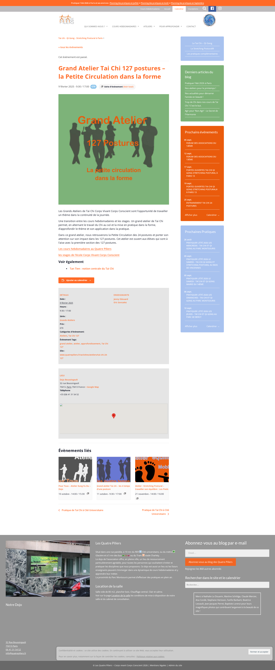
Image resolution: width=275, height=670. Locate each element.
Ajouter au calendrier (76, 280)
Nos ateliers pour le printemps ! (200, 88)
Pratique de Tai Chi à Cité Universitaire (82, 510)
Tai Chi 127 (73, 335)
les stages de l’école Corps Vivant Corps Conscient (88, 255)
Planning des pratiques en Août (155, 3)
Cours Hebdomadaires (150, 9)
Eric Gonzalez (120, 302)
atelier (77, 343)
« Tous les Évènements (70, 47)
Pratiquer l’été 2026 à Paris (198, 83)
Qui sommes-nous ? (94, 26)
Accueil (167, 9)
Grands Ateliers (67, 320)
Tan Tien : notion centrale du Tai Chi (92, 268)
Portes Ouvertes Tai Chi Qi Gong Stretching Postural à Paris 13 (202, 173)
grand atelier (66, 343)
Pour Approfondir (169, 26)
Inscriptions (193, 9)
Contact (191, 26)
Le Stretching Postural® (202, 48)
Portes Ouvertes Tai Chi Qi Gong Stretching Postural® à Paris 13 (202, 189)
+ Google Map (92, 387)
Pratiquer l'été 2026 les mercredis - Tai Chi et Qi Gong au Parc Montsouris (200, 246)
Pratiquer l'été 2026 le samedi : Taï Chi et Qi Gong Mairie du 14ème (200, 281)
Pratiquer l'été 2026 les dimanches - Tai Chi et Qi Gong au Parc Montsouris (200, 298)
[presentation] (75, 469)
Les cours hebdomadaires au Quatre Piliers (84, 249)
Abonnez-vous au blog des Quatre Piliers (210, 562)
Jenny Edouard (121, 299)
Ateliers (148, 26)
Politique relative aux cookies (150, 656)
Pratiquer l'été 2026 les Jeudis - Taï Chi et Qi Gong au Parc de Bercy (201, 314)
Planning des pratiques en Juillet (124, 3)
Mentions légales (158, 665)
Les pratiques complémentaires (202, 53)
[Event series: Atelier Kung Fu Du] (88, 493)
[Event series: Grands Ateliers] (125, 493)
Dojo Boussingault (69, 379)
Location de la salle (120, 595)
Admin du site (175, 665)
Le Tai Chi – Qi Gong (202, 43)
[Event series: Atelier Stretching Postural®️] (137, 498)
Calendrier (179, 9)
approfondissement (90, 343)
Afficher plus (191, 214)
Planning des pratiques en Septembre (187, 3)
